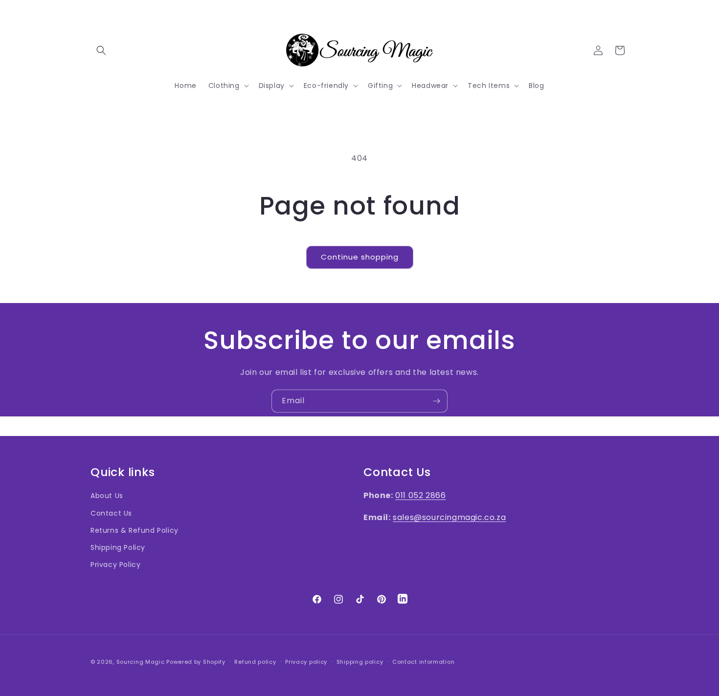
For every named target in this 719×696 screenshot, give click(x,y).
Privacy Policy (115, 564)
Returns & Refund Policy (134, 530)
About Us (106, 496)
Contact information (423, 661)
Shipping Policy (117, 547)
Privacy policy (306, 661)
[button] (101, 50)
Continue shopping (360, 257)
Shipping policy (360, 661)
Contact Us (111, 513)
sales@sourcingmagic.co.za (449, 517)
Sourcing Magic (140, 662)
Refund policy (255, 661)
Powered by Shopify (195, 662)
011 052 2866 (420, 495)
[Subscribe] (436, 401)
